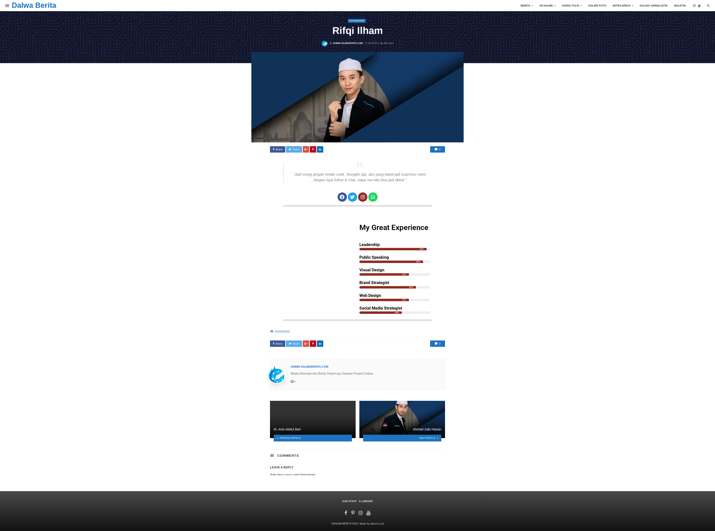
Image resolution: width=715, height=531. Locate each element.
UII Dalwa (546, 5)
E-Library (366, 501)
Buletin (680, 5)
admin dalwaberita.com (348, 43)
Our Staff (349, 501)
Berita (525, 5)
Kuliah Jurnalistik (654, 5)
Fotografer (356, 21)
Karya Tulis (570, 5)
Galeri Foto (597, 5)
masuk (288, 474)
